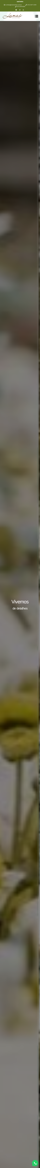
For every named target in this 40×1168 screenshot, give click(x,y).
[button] (31, 16)
